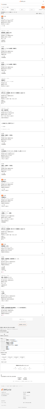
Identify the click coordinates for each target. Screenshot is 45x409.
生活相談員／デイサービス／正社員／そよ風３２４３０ (13, 151)
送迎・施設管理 (4, 110)
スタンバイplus (3, 402)
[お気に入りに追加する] (42, 27)
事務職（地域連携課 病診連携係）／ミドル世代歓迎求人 (13, 307)
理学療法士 (3, 181)
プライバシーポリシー (26, 395)
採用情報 (24, 398)
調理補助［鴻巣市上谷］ (6, 32)
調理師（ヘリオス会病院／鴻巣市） (9, 64)
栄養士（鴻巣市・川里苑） (7, 165)
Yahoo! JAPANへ (3, 405)
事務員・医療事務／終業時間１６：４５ (10, 258)
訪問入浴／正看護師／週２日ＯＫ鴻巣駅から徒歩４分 (13, 92)
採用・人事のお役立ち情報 (27, 402)
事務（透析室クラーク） (6, 277)
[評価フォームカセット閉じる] (43, 365)
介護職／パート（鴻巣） (6, 213)
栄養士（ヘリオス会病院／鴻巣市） (9, 48)
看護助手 (3, 80)
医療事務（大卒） (5, 246)
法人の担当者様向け (4, 395)
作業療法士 (3, 197)
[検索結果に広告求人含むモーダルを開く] (3, 13)
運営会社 (24, 397)
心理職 (2, 293)
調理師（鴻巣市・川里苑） (7, 135)
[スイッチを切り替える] (44, 9)
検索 (43, 7)
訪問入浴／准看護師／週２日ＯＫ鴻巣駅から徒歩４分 (13, 228)
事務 (2, 18)
